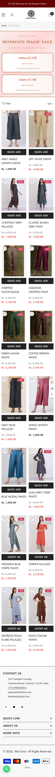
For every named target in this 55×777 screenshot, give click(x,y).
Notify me (14, 557)
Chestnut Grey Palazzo (12, 225)
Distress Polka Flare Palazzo (12, 638)
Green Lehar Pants (10, 355)
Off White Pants (40, 159)
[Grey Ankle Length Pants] (14, 129)
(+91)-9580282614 (17, 687)
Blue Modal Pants (14, 497)
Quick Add (14, 152)
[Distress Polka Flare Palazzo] (14, 605)
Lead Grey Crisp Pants (39, 495)
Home (4, 25)
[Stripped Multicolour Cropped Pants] (14, 260)
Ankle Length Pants (38, 427)
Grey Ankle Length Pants (11, 161)
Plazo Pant (14, 25)
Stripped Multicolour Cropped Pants (12, 290)
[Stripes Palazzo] (41, 534)
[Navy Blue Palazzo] (14, 394)
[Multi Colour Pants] (41, 605)
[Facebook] (6, 707)
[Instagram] (14, 707)
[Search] (12, 15)
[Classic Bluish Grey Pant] (41, 194)
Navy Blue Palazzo (8, 427)
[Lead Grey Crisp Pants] (41, 464)
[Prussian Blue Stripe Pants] (14, 534)
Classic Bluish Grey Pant (39, 225)
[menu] (3, 15)
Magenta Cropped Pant (38, 290)
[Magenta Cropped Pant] (41, 260)
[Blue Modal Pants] (14, 466)
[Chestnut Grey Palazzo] (14, 194)
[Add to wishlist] (4, 113)
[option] (27, 3)
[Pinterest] (22, 707)
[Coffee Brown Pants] (41, 326)
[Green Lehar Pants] (14, 326)
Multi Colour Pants (38, 638)
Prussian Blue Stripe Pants (11, 566)
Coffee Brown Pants (39, 355)
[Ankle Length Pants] (41, 394)
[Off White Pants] (41, 129)
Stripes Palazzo (39, 564)
